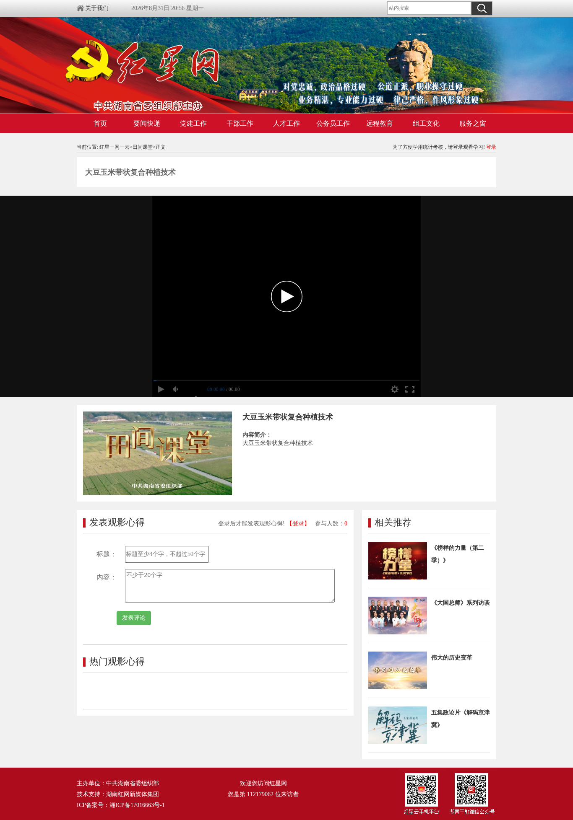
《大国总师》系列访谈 (460, 603)
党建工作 (193, 123)
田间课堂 (143, 147)
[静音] (176, 389)
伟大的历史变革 (451, 657)
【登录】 (298, 523)
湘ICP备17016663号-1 (137, 805)
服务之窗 (472, 123)
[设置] (394, 389)
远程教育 (379, 123)
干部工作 (240, 123)
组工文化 (426, 123)
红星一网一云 (114, 147)
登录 (491, 147)
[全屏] (409, 389)
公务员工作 (333, 123)
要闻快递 (146, 123)
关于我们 (97, 8)
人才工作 (286, 123)
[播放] (161, 389)
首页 (100, 123)
